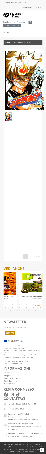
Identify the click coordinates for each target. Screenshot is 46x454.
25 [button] (18, 310)
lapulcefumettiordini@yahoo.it (20, 424)
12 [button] (5, 307)
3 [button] (12, 305)
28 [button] (28, 310)
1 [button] (5, 305)
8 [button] (30, 305)
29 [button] (32, 310)
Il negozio (8, 376)
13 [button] (9, 307)
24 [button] (14, 310)
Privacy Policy (9, 384)
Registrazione (27, 7)
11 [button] (41, 305)
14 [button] (12, 307)
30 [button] (35, 310)
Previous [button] (2, 289)
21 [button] (37, 307)
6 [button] (23, 305)
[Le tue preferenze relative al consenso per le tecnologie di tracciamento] (42, 450)
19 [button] (30, 307)
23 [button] (10, 310)
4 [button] (16, 305)
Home (7, 42)
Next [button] (44, 289)
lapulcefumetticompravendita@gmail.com (25, 433)
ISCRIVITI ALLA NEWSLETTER (16, 2)
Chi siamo (8, 373)
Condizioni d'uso (10, 381)
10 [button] (37, 305)
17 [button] (23, 307)
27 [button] (25, 310)
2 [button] (9, 305)
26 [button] (21, 310)
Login (38, 7)
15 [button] (16, 307)
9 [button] (33, 305)
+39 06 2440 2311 (16, 409)
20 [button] (33, 307)
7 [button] (26, 305)
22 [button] (41, 307)
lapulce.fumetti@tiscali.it (18, 414)
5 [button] (19, 305)
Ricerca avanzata (11, 25)
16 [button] (19, 307)
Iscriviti (10, 333)
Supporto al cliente (12, 378)
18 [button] (26, 307)
